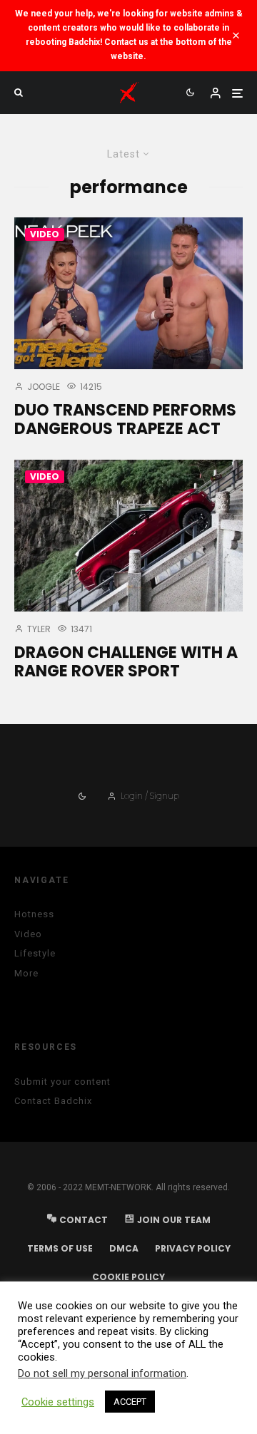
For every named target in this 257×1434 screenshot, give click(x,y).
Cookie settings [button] (57, 1402)
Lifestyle (35, 953)
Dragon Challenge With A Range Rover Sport (126, 662)
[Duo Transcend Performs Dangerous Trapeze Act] (128, 293)
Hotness (34, 914)
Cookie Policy (128, 1277)
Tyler (38, 629)
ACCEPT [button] (130, 1401)
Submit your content (62, 1081)
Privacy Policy (193, 1248)
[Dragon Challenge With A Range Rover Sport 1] (128, 536)
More (26, 973)
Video (44, 234)
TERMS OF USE (60, 1248)
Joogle (42, 387)
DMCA (123, 1248)
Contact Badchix (53, 1100)
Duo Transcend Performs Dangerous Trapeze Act (125, 420)
